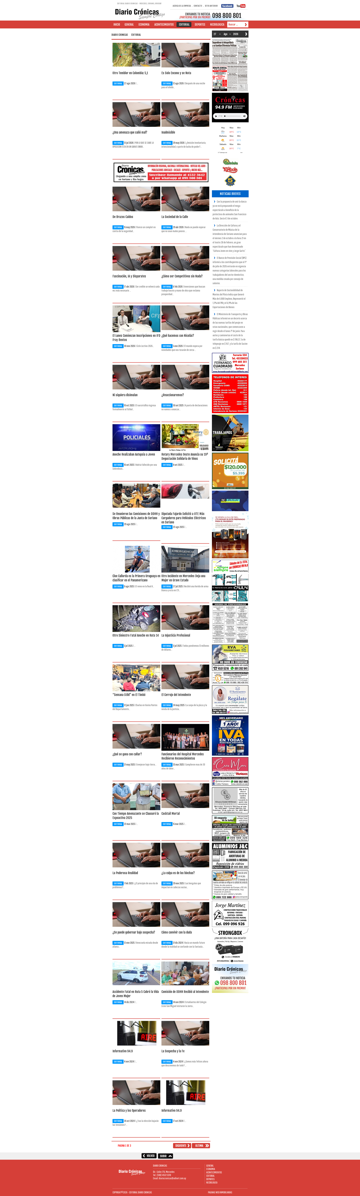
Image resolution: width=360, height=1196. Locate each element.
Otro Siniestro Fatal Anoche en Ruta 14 (135, 635)
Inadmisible (168, 132)
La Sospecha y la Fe (172, 1051)
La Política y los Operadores (129, 1110)
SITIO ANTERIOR (211, 6)
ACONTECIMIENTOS (214, 1172)
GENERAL (210, 1165)
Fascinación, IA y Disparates (129, 276)
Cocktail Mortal (170, 813)
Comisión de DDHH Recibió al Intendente (185, 992)
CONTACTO (198, 6)
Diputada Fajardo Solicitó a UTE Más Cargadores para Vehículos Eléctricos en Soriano (183, 518)
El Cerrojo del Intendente (176, 695)
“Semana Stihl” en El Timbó (128, 695)
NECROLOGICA (211, 1182)
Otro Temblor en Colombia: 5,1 (130, 73)
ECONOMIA (210, 1169)
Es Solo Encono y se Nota (176, 73)
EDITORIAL (118, 83)
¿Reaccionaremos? (172, 395)
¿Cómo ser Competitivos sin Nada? (182, 276)
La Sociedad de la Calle (174, 217)
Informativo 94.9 (122, 1051)
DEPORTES (210, 1179)
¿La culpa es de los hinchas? (178, 873)
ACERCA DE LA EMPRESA (182, 6)
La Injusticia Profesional (175, 635)
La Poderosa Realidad (125, 873)
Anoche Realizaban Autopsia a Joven (133, 454)
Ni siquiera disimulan (125, 395)
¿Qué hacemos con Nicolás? (177, 335)
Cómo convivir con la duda (176, 932)
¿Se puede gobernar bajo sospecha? (133, 932)
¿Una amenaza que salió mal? (129, 132)
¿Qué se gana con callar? (127, 754)
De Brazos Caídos (122, 217)
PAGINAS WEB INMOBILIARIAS (220, 1192)
